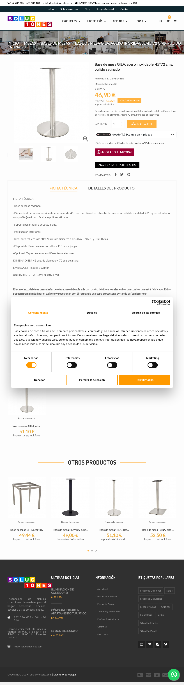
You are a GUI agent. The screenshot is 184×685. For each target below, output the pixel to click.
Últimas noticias (65, 577)
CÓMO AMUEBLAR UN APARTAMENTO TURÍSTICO (68, 611)
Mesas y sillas (148, 606)
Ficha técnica (63, 188)
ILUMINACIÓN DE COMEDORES (62, 591)
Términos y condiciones (108, 611)
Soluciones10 (109, 84)
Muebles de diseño (151, 598)
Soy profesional (105, 9)
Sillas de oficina (149, 622)
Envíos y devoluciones (108, 619)
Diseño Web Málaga (65, 674)
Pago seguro (103, 634)
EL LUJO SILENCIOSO (64, 630)
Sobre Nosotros (69, 9)
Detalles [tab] (92, 312)
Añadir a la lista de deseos (117, 164)
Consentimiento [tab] (38, 312)
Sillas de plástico (149, 631)
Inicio (51, 9)
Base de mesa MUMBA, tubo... (70, 529)
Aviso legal (102, 589)
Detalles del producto (111, 188)
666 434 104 (33, 2)
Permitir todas (144, 379)
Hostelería (146, 614)
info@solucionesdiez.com (59, 2)
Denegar (39, 379)
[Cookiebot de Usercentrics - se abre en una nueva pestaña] (154, 302)
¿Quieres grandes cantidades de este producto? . (129, 143)
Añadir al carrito (141, 124)
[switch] (72, 365)
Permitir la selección (92, 379)
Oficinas (166, 606)
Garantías (102, 626)
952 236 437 (17, 2)
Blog (87, 9)
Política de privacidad (107, 596)
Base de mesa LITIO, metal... (26, 529)
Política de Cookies (106, 604)
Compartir (116, 175)
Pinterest (129, 175)
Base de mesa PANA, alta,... (158, 529)
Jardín (160, 614)
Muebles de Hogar (150, 590)
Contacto (125, 9)
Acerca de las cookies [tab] (146, 312)
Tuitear (122, 175)
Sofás (169, 590)
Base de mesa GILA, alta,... (27, 426)
